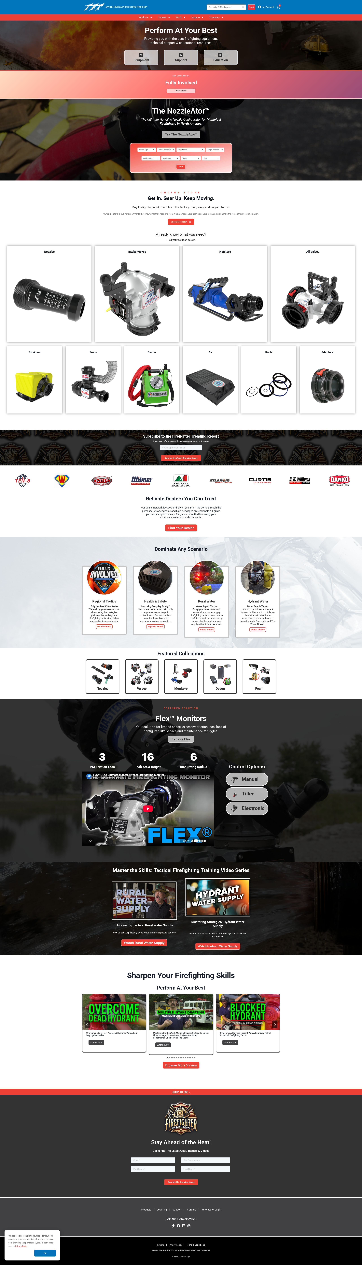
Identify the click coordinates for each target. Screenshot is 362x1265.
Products (143, 17)
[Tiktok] (173, 1225)
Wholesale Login (211, 1209)
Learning (162, 1209)
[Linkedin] (183, 1225)
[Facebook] (178, 1225)
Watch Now (97, 1042)
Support (195, 17)
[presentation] (114, 1012)
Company (214, 17)
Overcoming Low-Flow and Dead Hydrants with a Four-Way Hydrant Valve (112, 1034)
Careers (191, 1209)
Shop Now (49, 299)
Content (162, 17)
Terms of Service (201, 1250)
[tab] (167, 1057)
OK (45, 1253)
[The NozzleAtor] (181, 174)
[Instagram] (189, 1225)
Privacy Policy (21, 1246)
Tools (179, 17)
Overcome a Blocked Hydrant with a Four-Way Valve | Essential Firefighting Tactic (245, 1034)
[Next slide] (274, 1024)
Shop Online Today (179, 222)
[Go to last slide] (87, 1024)
